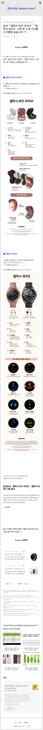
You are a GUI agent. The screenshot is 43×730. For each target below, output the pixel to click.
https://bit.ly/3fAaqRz (23, 270)
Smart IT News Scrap (28, 591)
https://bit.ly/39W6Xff (15, 478)
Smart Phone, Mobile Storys (12, 591)
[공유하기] (10, 583)
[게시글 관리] (13, 583)
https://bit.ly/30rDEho (23, 93)
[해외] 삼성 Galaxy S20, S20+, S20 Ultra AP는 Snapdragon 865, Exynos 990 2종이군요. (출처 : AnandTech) (18, 614)
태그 (20, 722)
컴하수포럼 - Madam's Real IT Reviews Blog (21, 9)
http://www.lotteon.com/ (13, 565)
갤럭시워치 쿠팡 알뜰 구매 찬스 (15, 554)
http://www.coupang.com (13, 551)
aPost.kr (22, 726)
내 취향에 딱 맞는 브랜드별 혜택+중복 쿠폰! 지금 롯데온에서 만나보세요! (15, 572)
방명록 (26, 722)
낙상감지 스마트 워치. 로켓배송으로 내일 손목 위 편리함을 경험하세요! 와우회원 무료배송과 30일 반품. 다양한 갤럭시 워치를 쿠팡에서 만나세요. (15, 558)
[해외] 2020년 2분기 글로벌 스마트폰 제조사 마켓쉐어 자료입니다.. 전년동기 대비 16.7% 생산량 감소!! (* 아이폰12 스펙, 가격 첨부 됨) (18, 597)
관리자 (28, 726)
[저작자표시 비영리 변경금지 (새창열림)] (26, 584)
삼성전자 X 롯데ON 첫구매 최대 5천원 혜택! (15, 568)
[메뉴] (2, 2)
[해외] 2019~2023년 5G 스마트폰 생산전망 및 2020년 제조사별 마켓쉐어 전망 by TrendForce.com (18, 610)
